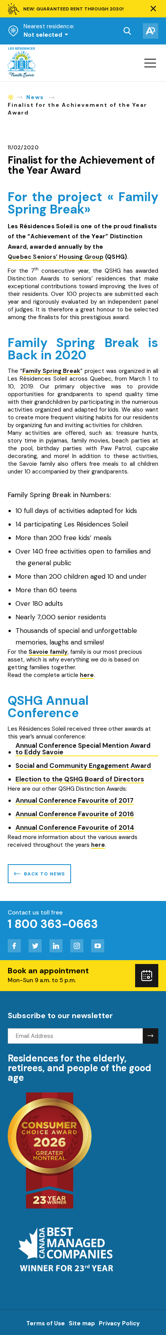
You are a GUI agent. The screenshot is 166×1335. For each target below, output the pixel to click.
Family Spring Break (51, 371)
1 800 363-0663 (53, 924)
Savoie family (48, 652)
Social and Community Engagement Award (83, 766)
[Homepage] (22, 75)
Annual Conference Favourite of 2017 (74, 801)
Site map (82, 1323)
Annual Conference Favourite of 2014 (74, 828)
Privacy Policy (119, 1323)
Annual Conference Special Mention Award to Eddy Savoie (83, 749)
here (87, 675)
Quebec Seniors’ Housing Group (55, 257)
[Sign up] (150, 1036)
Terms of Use (45, 1323)
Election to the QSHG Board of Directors (79, 779)
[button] (153, 8)
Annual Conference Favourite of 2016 (74, 814)
